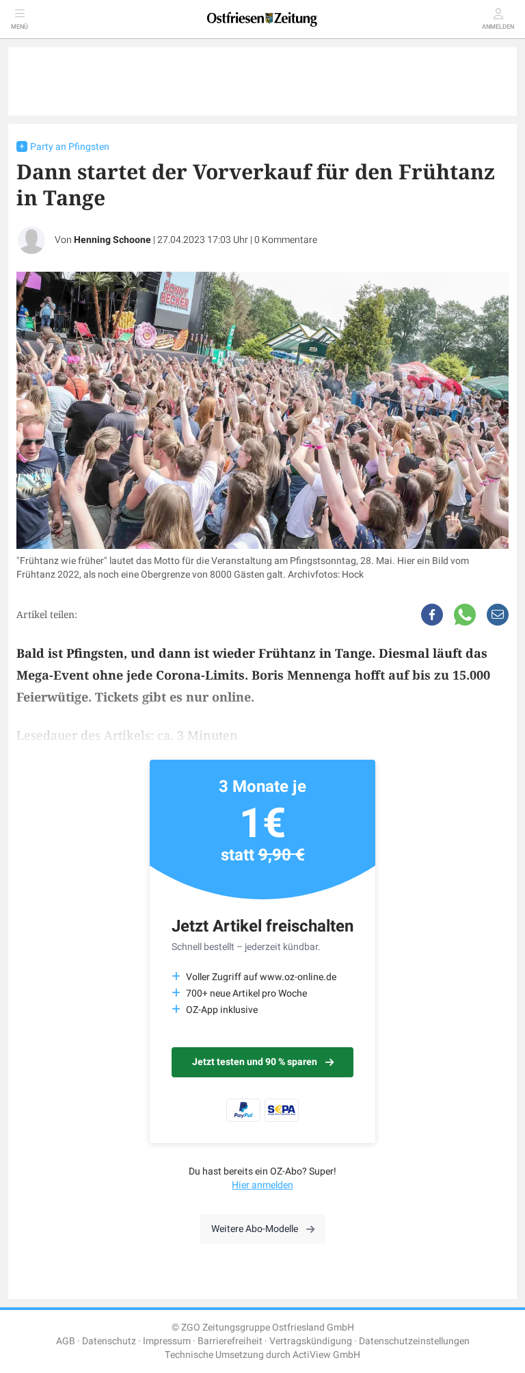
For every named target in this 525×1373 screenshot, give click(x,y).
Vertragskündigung (310, 1341)
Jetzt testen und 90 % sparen (254, 1062)
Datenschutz (109, 1341)
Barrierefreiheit (230, 1341)
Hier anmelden (262, 1185)
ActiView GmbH (326, 1355)
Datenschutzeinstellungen (414, 1341)
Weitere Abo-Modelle (254, 1229)
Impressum (167, 1341)
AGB (65, 1341)
